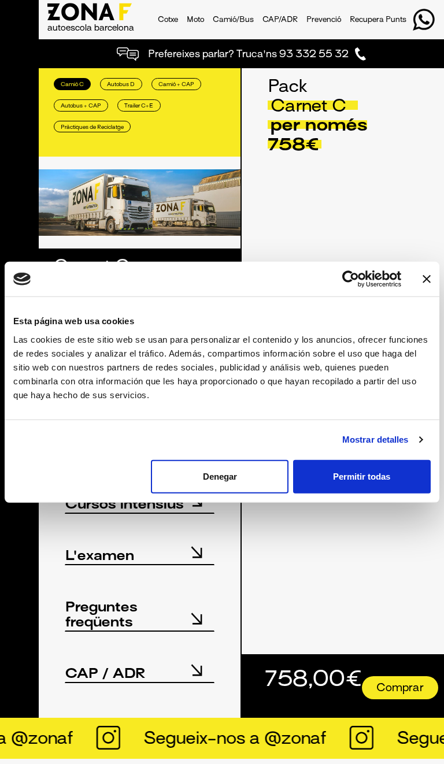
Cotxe (168, 20)
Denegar (220, 476)
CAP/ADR (280, 20)
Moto (195, 20)
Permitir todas (361, 476)
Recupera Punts (378, 20)
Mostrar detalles (375, 439)
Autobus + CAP (81, 106)
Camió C (72, 84)
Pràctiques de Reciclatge (92, 127)
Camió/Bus (233, 20)
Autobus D (121, 84)
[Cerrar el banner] (427, 279)
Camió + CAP (176, 84)
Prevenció (323, 20)
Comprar (400, 688)
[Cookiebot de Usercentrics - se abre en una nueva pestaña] (350, 279)
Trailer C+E (138, 106)
